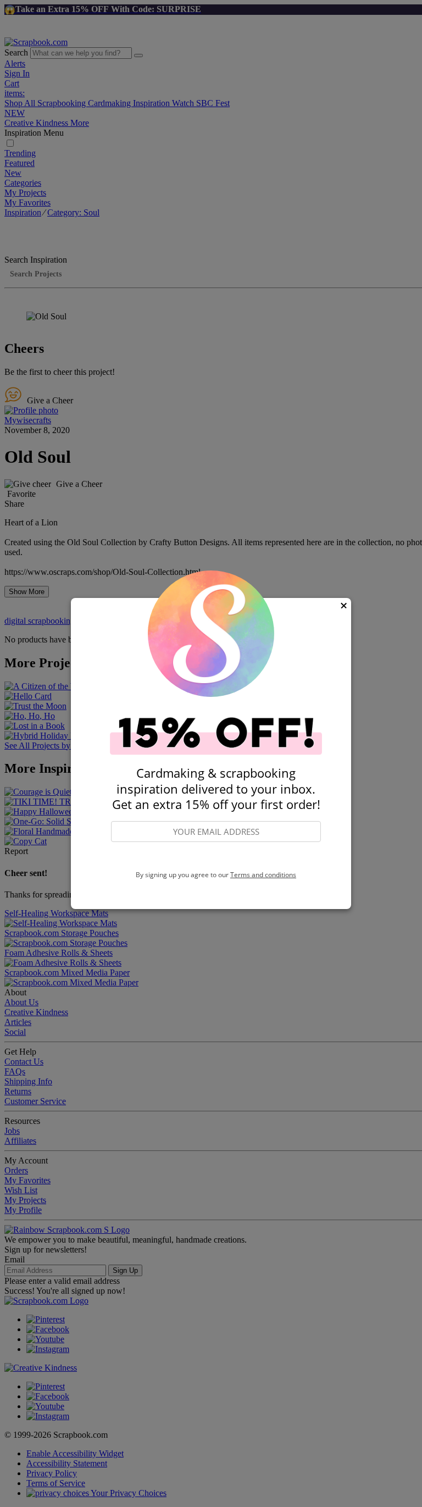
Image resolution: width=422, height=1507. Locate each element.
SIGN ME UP (216, 856)
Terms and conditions (263, 874)
